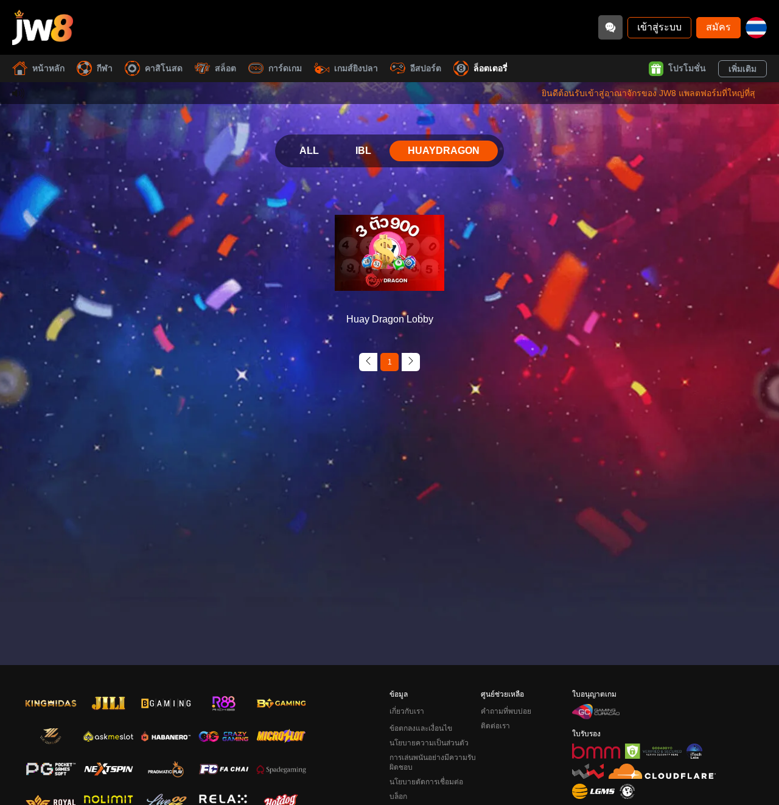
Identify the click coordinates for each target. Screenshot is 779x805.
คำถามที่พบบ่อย (506, 711)
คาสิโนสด (164, 68)
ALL (309, 150)
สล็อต (225, 68)
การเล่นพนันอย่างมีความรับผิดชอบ (433, 762)
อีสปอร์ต (425, 68)
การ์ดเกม (285, 68)
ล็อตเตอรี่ (490, 68)
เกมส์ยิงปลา (356, 68)
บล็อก (398, 796)
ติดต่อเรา (495, 726)
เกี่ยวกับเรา (407, 711)
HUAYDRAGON (444, 150)
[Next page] (411, 362)
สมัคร (718, 27)
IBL (363, 150)
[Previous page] (368, 362)
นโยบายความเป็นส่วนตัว (429, 743)
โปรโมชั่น (687, 68)
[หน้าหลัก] (42, 27)
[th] (756, 27)
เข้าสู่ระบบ (659, 27)
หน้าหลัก (48, 68)
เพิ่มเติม (742, 69)
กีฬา (105, 68)
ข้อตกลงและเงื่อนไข (421, 728)
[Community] (610, 27)
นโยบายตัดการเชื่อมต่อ (426, 782)
